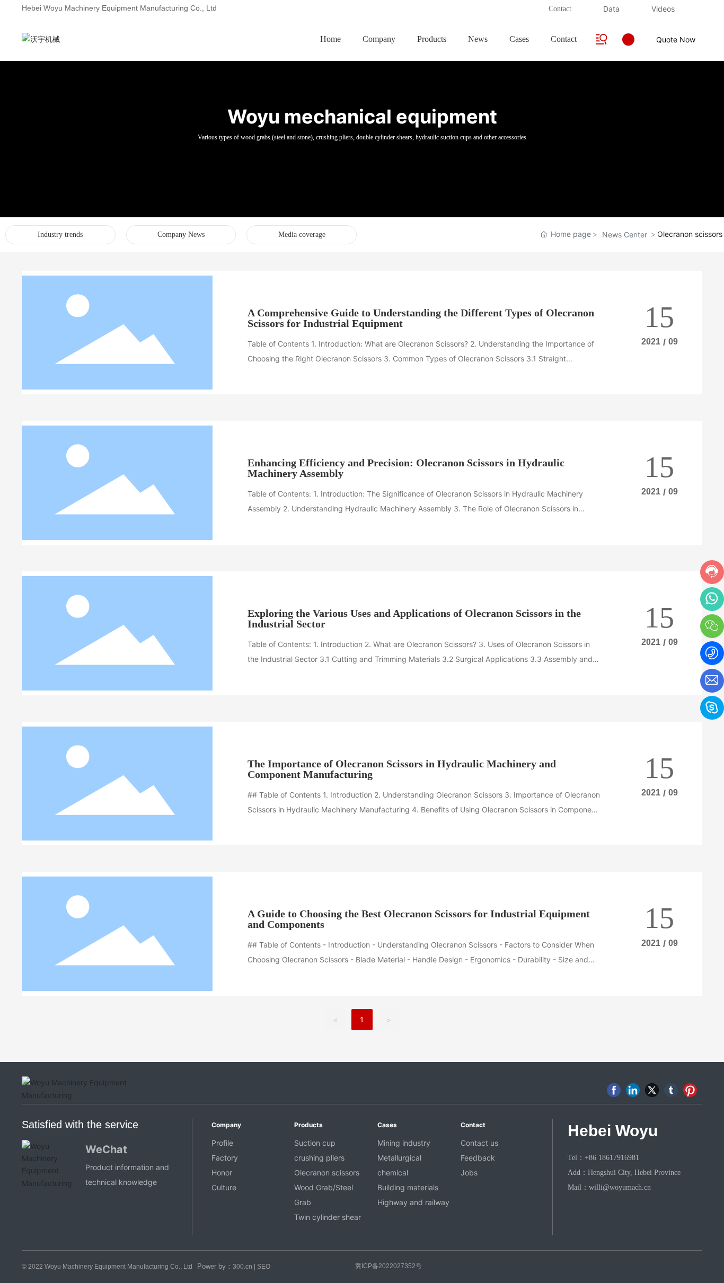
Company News (181, 234)
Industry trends (60, 234)
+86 (591, 1158)
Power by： (215, 1266)
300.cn (242, 1266)
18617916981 (618, 1158)
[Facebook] (614, 1090)
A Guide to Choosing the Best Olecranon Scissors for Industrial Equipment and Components (419, 919)
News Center (624, 234)
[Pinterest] (690, 1090)
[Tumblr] (671, 1090)
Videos (663, 8)
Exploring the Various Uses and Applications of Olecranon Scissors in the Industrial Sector (414, 618)
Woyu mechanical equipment (362, 116)
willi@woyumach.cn (620, 1187)
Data (611, 8)
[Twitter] (652, 1090)
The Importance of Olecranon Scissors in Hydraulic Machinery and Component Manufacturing (402, 769)
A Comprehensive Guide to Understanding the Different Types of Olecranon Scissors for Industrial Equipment (421, 318)
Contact (560, 9)
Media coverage (301, 234)
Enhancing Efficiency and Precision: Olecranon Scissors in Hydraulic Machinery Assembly (406, 468)
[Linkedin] (633, 1090)
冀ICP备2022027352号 (388, 1266)
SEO (263, 1266)
